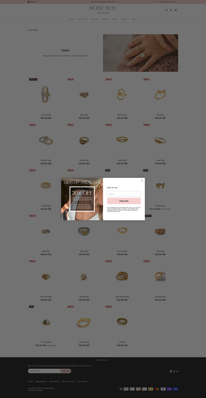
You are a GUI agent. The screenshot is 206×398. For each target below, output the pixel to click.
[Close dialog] (142, 180)
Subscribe (124, 200)
